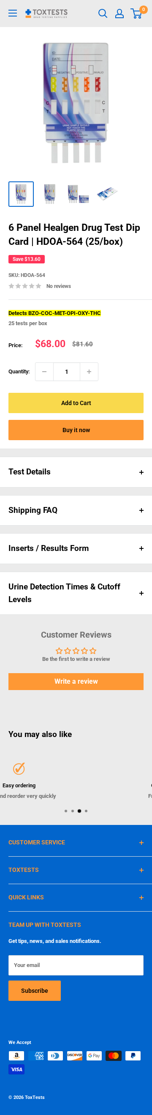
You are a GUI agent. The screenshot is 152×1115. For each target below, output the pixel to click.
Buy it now (76, 430)
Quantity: (19, 371)
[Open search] (103, 13)
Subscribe (34, 990)
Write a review (76, 681)
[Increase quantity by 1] (89, 372)
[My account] (119, 13)
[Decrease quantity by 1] (44, 372)
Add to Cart (76, 403)
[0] (136, 13)
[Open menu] (12, 13)
